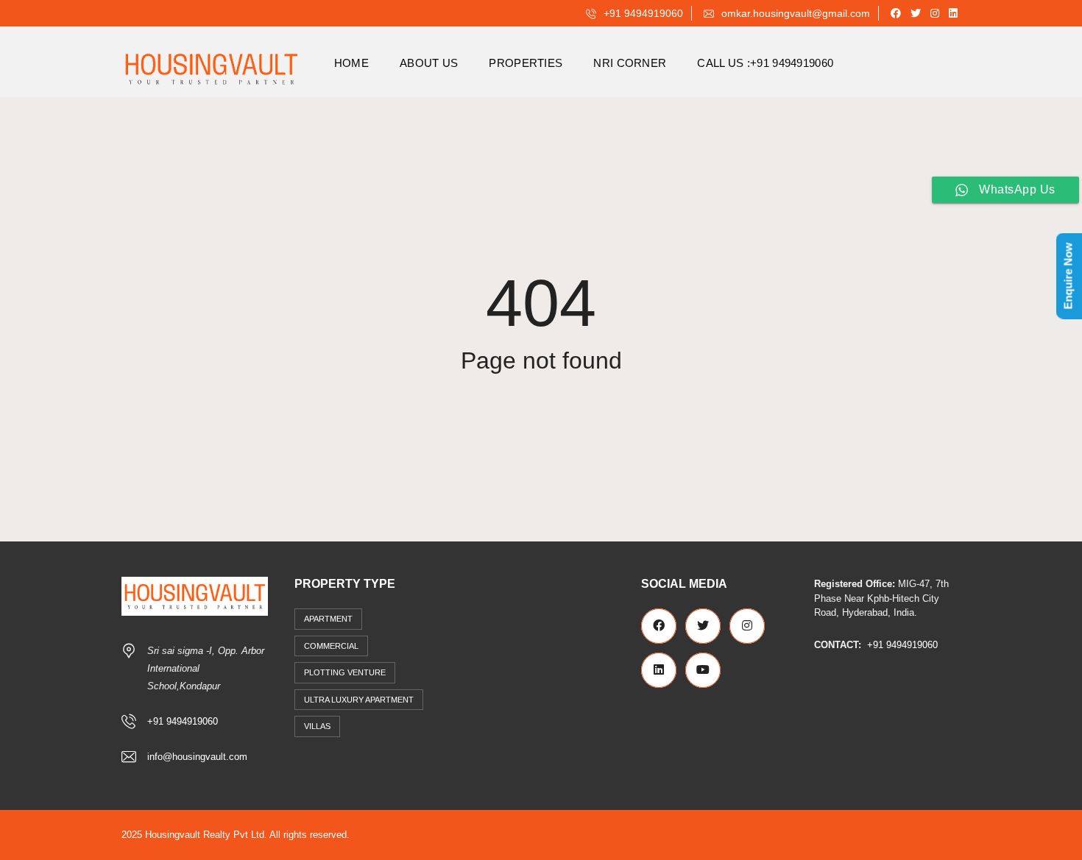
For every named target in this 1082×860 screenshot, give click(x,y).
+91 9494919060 (642, 13)
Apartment (328, 618)
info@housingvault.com (197, 756)
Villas (317, 726)
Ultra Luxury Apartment (359, 699)
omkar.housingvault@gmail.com (794, 13)
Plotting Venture (345, 672)
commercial (331, 646)
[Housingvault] (211, 63)
